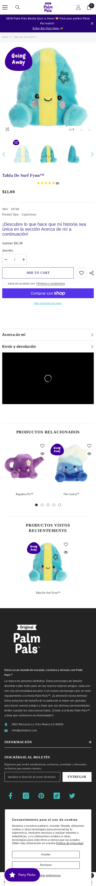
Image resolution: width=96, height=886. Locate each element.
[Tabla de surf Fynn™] (48, 562)
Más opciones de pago (48, 303)
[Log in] (78, 7)
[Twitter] (72, 796)
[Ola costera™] (71, 463)
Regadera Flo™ (24, 494)
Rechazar (46, 865)
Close (92, 23)
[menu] (5, 7)
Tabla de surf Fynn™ (48, 592)
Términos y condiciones (50, 283)
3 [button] (48, 505)
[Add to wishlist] (81, 272)
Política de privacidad (69, 843)
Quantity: (7, 250)
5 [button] (59, 505)
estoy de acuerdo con (21, 283)
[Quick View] (42, 453)
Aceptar (45, 854)
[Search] (17, 7)
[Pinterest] (41, 796)
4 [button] (53, 505)
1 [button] (36, 505)
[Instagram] (26, 796)
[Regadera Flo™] (24, 463)
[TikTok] (57, 796)
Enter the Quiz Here (46, 28)
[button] (81, 130)
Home (5, 37)
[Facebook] (10, 796)
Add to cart (38, 272)
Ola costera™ (71, 494)
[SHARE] (90, 273)
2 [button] (42, 505)
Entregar (77, 776)
